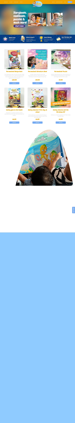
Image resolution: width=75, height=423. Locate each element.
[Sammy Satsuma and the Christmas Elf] (61, 98)
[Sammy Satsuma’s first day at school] (38, 98)
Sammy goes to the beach (14, 110)
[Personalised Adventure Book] (38, 59)
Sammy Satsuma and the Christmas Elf (60, 111)
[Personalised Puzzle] (61, 59)
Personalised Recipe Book (14, 71)
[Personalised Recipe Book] (14, 59)
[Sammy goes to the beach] (14, 98)
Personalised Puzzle (60, 71)
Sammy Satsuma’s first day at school (37, 111)
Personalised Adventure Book (37, 71)
